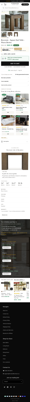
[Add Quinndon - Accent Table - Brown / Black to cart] (11, 289)
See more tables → (19, 279)
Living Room (6, 345)
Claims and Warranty (8, 330)
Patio (4, 358)
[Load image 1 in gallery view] (3, 34)
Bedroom (5, 349)
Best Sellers (6, 342)
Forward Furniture (16, 398)
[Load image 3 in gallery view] (15, 34)
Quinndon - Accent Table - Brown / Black (6, 294)
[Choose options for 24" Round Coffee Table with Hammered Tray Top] (24, 289)
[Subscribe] (21, 381)
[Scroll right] (27, 292)
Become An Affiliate (8, 333)
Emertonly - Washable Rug (7, 129)
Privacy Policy (6, 320)
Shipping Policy (6, 326)
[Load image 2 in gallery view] (9, 34)
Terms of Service (7, 323)
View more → (4, 137)
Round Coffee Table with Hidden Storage (21, 108)
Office (4, 355)
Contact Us (5, 313)
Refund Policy (6, 317)
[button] (1, 4)
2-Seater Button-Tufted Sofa (7, 108)
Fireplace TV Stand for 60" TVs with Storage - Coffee (21, 130)
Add (8, 112)
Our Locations (6, 362)
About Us (5, 310)
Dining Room (6, 352)
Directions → (6, 247)
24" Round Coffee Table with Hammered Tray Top (19, 297)
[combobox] (15, 7)
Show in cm (4, 214)
